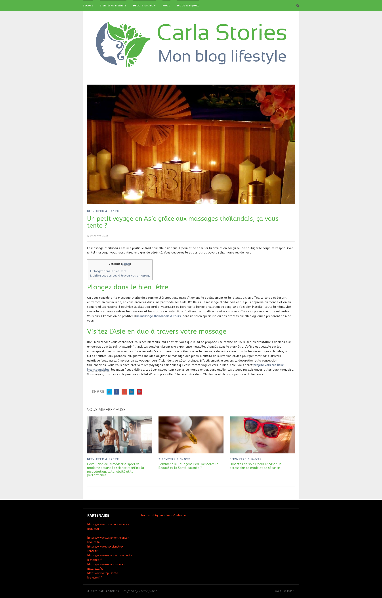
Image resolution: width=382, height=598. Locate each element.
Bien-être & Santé (113, 5)
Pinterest (139, 392)
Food (166, 5)
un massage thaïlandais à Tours (158, 316)
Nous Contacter (176, 515)
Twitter (109, 392)
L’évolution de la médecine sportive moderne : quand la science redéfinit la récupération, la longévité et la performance (115, 470)
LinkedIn (131, 392)
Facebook (116, 392)
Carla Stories (109, 591)
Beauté (88, 5)
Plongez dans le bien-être (108, 271)
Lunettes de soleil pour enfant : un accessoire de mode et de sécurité (255, 466)
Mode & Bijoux (188, 5)
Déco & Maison (144, 5)
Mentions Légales (152, 515)
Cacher (126, 264)
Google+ (124, 392)
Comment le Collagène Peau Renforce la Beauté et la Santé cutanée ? (188, 466)
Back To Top (284, 591)
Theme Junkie (148, 591)
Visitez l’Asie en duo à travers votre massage (120, 275)
